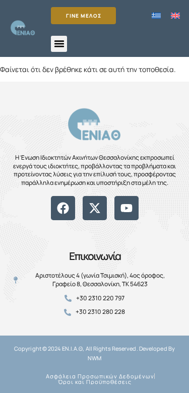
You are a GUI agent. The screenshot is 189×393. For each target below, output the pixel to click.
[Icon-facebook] (72, 226)
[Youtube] (126, 208)
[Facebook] (63, 208)
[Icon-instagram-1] (102, 226)
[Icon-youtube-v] (117, 226)
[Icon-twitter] (87, 226)
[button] (59, 44)
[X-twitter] (95, 208)
